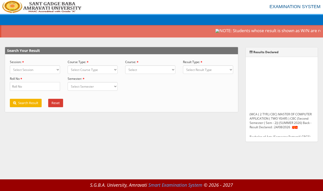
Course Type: (77, 62)
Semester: (75, 79)
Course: (130, 62)
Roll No (15, 79)
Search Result (27, 103)
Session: (15, 62)
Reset (55, 103)
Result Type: (191, 62)
